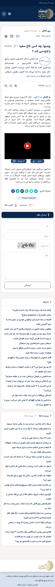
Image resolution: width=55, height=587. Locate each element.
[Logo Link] (45, 14)
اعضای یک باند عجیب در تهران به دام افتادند (33, 536)
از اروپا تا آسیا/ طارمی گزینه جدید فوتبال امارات (32, 338)
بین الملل (46, 30)
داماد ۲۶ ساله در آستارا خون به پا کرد (36, 438)
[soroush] (18, 191)
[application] (27, 146)
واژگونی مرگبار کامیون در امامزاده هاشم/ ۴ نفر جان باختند (27, 329)
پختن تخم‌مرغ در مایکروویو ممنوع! (36, 315)
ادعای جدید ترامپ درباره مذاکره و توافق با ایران (32, 348)
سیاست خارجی (30, 30)
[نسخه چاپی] (6, 36)
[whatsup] (27, 191)
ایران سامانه (21, 584)
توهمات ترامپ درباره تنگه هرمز (38, 353)
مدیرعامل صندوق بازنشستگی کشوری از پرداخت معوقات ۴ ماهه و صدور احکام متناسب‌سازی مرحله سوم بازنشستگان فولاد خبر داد (28, 447)
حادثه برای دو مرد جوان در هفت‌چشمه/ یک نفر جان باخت (27, 333)
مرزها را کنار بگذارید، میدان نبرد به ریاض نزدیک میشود (28, 424)
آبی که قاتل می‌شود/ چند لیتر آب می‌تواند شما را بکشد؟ (28, 381)
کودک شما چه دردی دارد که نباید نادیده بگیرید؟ (31, 310)
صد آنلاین (38, 97)
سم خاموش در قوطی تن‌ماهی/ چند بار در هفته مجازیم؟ (28, 376)
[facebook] (13, 191)
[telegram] (36, 191)
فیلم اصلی (33, 170)
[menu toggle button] (9, 14)
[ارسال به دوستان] (17, 36)
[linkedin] (22, 191)
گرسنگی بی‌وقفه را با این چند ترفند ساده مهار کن (31, 395)
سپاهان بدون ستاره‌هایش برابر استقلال (35, 343)
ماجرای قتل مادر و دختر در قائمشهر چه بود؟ (33, 541)
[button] (27, 146)
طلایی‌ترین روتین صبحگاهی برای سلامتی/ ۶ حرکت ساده (28, 531)
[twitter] (31, 191)
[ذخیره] (11, 36)
